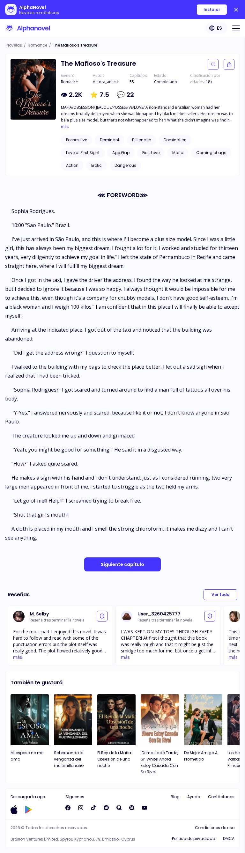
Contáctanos (221, 796)
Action (72, 165)
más (65, 126)
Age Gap (121, 152)
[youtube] (144, 807)
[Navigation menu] (236, 28)
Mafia (177, 152)
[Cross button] (236, 9)
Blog (175, 796)
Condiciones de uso (214, 827)
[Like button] (213, 64)
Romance (37, 45)
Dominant (109, 140)
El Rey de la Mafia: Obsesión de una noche (114, 759)
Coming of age (211, 152)
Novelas (14, 45)
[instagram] (80, 807)
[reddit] (106, 807)
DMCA (228, 838)
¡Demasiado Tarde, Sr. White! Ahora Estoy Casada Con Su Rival (159, 762)
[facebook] (68, 807)
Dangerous (125, 165)
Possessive (76, 140)
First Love (151, 152)
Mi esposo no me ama (27, 756)
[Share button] (229, 64)
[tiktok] (93, 807)
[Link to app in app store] (14, 809)
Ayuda (193, 796)
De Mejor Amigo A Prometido (201, 756)
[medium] (131, 807)
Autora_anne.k (106, 82)
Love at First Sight (83, 152)
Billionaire (141, 140)
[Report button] (102, 616)
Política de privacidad (193, 838)
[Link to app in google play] (28, 809)
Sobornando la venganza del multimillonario (69, 759)
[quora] (119, 807)
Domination (175, 140)
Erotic (96, 165)
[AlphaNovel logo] (27, 28)
